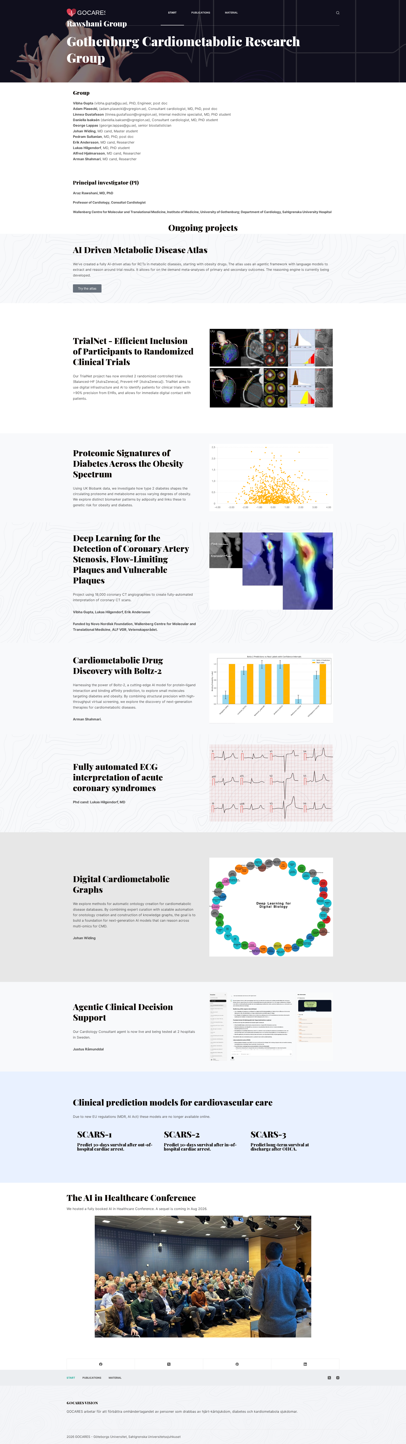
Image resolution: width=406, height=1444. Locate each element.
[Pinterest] (237, 1364)
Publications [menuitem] (200, 12)
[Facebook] (101, 1364)
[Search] (337, 12)
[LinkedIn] (305, 1364)
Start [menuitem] (172, 12)
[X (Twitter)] (169, 1364)
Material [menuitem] (231, 12)
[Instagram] (337, 1377)
